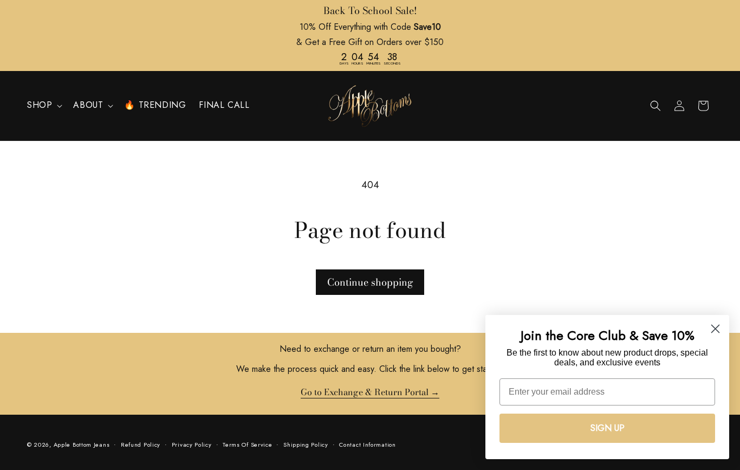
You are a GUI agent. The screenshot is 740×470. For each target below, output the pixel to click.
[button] (44, 105)
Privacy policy (192, 444)
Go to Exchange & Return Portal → (370, 392)
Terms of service (247, 444)
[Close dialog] (715, 328)
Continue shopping (370, 282)
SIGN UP (607, 428)
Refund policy (140, 444)
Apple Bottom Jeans (82, 444)
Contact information (367, 444)
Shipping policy (305, 444)
